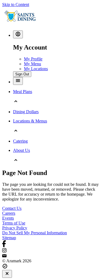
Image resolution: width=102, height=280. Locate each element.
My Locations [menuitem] (36, 68)
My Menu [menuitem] (32, 63)
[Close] (7, 274)
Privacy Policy (14, 228)
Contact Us (11, 208)
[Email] (51, 256)
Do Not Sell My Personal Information (34, 232)
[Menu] (18, 81)
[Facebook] (51, 244)
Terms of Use (13, 223)
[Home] (20, 23)
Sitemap (9, 237)
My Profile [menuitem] (33, 59)
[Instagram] (51, 251)
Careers (8, 213)
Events (8, 218)
